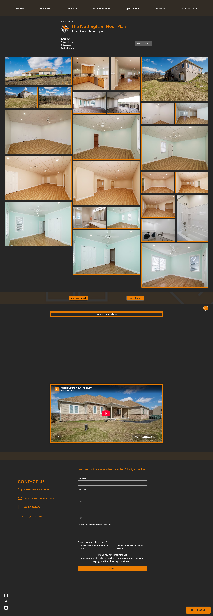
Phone (81, 513)
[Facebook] (6, 601)
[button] (143, 43)
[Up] (205, 308)
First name (83, 478)
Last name (82, 490)
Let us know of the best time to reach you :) (95, 524)
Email (81, 501)
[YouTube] (6, 608)
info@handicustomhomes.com (39, 498)
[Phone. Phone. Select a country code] (82, 517)
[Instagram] (6, 595)
